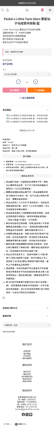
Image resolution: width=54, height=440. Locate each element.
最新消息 (27, 371)
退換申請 (26, 381)
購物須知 (27, 374)
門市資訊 (27, 356)
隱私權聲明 (27, 358)
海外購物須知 (27, 376)
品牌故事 (27, 351)
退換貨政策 (27, 379)
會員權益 (27, 353)
